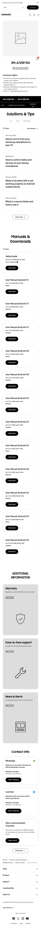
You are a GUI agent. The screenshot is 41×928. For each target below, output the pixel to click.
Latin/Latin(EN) (7, 908)
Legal (21, 923)
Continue (32, 7)
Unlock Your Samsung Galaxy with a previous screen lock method (20, 79)
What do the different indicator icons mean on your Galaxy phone (20, 88)
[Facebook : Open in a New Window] (13, 918)
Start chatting (13, 780)
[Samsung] (6, 15)
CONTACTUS (33, 105)
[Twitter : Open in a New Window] (18, 918)
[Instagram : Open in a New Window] (22, 918)
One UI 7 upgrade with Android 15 (16, 91)
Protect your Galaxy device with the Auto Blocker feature (18, 84)
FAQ (18, 121)
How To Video (26, 121)
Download (12, 268)
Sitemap (27, 923)
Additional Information (17, 105)
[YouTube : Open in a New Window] (27, 918)
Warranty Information (20, 68)
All (11, 121)
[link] (37, 58)
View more (19, 851)
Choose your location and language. (12, 3)
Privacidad (14, 923)
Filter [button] (7, 128)
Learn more (9, 597)
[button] (20, 141)
